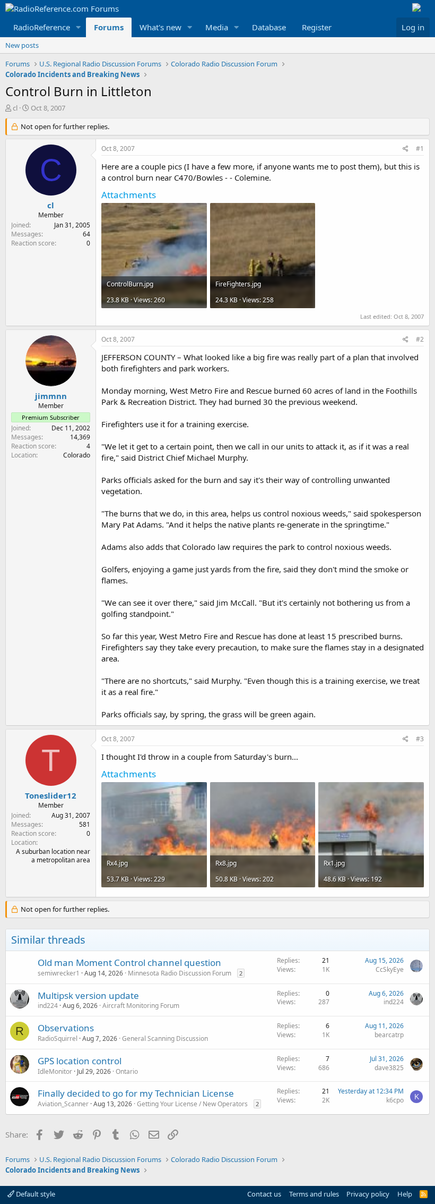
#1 (420, 148)
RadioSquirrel (57, 1038)
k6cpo (395, 1100)
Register (317, 27)
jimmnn (51, 396)
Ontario (127, 1071)
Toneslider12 (50, 795)
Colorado (76, 455)
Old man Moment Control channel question (129, 962)
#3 (420, 738)
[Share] (405, 149)
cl (15, 108)
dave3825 (389, 1067)
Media (216, 27)
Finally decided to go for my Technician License (136, 1093)
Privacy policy (367, 1194)
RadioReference (41, 27)
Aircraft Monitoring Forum (140, 1005)
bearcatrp (389, 1034)
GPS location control (79, 1061)
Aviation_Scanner (63, 1103)
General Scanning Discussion (165, 1038)
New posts (22, 45)
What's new (160, 27)
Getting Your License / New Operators (192, 1103)
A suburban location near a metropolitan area (53, 856)
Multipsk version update (88, 995)
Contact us (264, 1194)
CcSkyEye (390, 969)
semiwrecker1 (59, 973)
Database (269, 27)
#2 (420, 339)
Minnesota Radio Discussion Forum (179, 973)
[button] (78, 27)
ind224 (48, 1005)
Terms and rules (314, 1194)
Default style (34, 1194)
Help (404, 1194)
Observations (66, 1028)
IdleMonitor (55, 1071)
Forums (109, 27)
